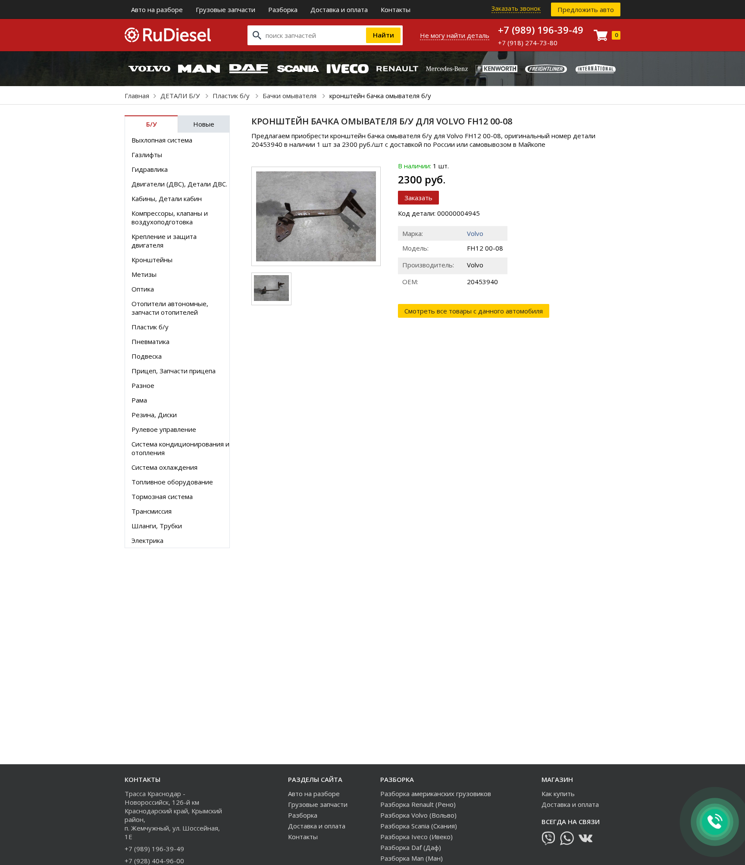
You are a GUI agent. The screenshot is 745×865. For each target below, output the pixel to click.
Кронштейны (151, 259)
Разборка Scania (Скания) (418, 826)
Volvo (475, 233)
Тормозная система (162, 496)
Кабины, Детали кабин (166, 198)
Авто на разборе (157, 9)
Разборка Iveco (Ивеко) (416, 836)
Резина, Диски (154, 414)
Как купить (558, 793)
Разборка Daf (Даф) (410, 847)
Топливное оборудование (172, 481)
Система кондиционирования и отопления (180, 448)
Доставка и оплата (339, 9)
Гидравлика (149, 169)
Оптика (142, 289)
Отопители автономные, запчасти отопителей (169, 307)
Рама (139, 400)
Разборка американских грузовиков (435, 793)
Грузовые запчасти (225, 9)
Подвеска (146, 356)
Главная (137, 95)
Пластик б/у (232, 95)
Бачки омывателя (290, 95)
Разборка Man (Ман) (411, 858)
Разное (142, 385)
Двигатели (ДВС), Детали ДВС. (179, 184)
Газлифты (146, 154)
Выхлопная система (161, 140)
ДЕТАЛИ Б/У (180, 95)
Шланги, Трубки (156, 525)
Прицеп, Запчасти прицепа (173, 370)
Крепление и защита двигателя (164, 240)
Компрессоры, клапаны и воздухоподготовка (169, 217)
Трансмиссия (151, 511)
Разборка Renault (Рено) (418, 804)
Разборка (282, 9)
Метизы (144, 274)
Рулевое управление (163, 429)
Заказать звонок (516, 8)
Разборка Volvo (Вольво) (418, 815)
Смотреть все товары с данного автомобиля (473, 311)
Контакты (395, 9)
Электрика (147, 540)
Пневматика (150, 341)
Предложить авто (585, 9)
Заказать (418, 197)
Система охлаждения (164, 467)
